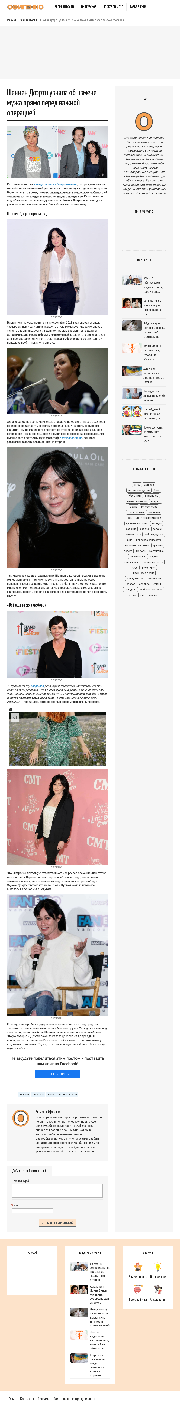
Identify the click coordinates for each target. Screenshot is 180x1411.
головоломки (136, 512)
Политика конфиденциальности (75, 1399)
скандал (130, 589)
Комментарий (21, 1181)
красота (158, 545)
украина (153, 595)
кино (129, 540)
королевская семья (137, 545)
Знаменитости (64, 7)
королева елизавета (148, 540)
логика (128, 551)
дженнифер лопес (137, 523)
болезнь (24, 1094)
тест (142, 595)
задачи (157, 528)
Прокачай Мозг (113, 7)
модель (153, 556)
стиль (132, 595)
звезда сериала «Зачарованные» (55, 184)
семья (157, 584)
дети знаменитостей (148, 517)
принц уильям (135, 578)
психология (154, 578)
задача (144, 528)
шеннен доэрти (68, 1094)
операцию (37, 686)
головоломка (149, 506)
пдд (134, 567)
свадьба (144, 584)
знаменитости (132, 534)
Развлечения (138, 7)
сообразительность (151, 589)
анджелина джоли (139, 490)
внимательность (137, 501)
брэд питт (135, 495)
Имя (15, 1205)
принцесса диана (143, 573)
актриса (149, 484)
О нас (12, 1399)
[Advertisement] (90, 52)
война (133, 506)
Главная (11, 20)
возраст (155, 501)
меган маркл (137, 556)
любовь (141, 551)
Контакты (27, 1399)
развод (51, 1094)
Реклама (43, 1399)
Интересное (88, 7)
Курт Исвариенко (71, 438)
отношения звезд (152, 562)
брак (157, 490)
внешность (151, 495)
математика (156, 551)
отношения (131, 562)
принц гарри (148, 567)
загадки (157, 523)
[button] (10, 709)
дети (129, 517)
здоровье (38, 1094)
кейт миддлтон (154, 534)
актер (137, 484)
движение (154, 512)
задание (131, 528)
